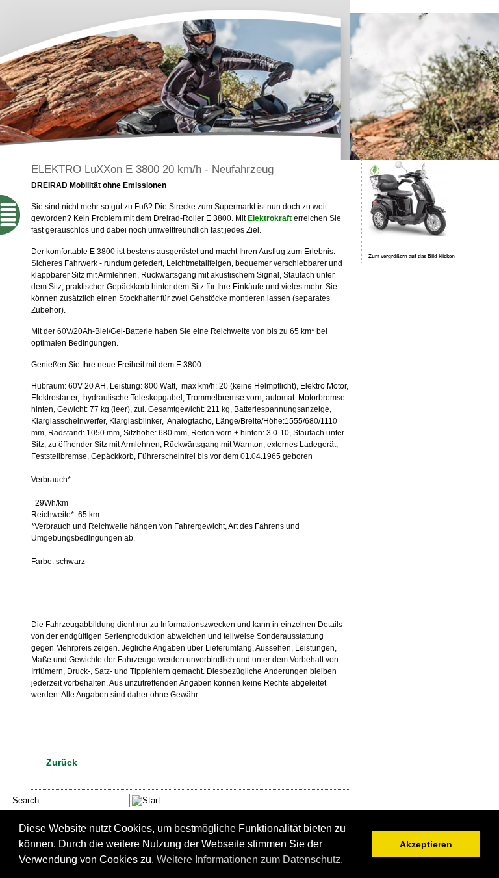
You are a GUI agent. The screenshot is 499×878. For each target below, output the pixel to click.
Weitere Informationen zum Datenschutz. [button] (250, 859)
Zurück (61, 762)
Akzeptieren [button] (426, 844)
